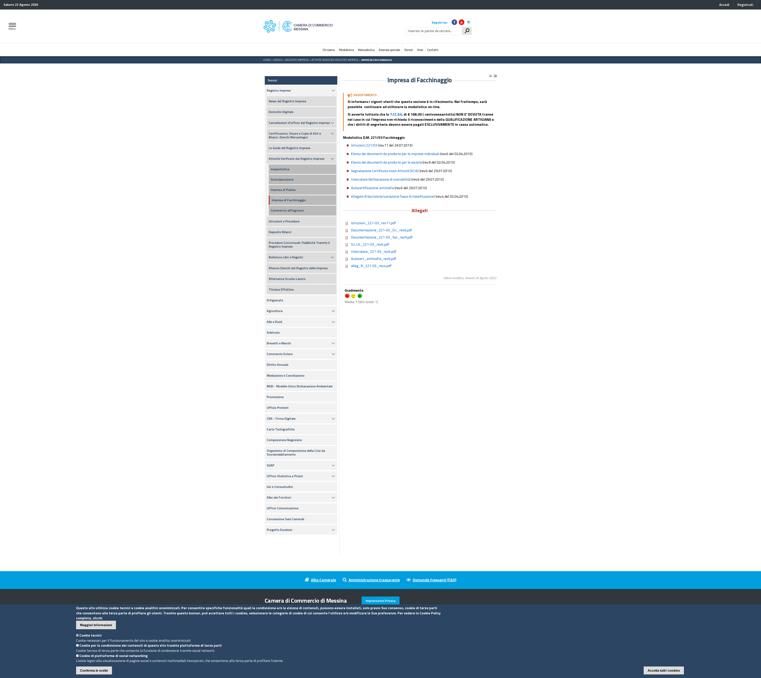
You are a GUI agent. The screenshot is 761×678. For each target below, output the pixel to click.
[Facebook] (454, 22)
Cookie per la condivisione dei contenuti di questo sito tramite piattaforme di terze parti (150, 645)
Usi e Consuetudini (280, 486)
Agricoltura (275, 310)
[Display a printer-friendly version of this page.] (490, 75)
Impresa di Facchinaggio (289, 200)
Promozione (275, 397)
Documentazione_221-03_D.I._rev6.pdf (381, 230)
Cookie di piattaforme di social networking (113, 655)
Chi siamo (329, 50)
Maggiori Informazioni (96, 624)
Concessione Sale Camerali (285, 519)
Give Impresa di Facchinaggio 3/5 (353, 295)
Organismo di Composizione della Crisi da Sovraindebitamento (296, 452)
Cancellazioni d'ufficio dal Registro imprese (299, 122)
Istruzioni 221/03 (364, 145)
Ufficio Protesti (278, 407)
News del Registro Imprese (287, 101)
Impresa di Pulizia (283, 189)
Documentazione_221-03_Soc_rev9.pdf (382, 237)
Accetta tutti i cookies (664, 670)
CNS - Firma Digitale (281, 418)
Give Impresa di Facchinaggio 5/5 (360, 295)
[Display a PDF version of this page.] (495, 75)
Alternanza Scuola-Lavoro (287, 278)
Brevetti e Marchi (279, 343)
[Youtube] (461, 22)
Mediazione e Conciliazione (285, 375)
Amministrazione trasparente (374, 580)
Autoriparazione (282, 179)
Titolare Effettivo (281, 289)
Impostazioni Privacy (381, 600)
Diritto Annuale (277, 364)
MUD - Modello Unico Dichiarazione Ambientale (300, 386)
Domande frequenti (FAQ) (434, 580)
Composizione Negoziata (284, 440)
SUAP (270, 465)
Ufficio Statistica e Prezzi (285, 476)
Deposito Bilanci (280, 232)
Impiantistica (280, 169)
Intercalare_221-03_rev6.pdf (373, 251)
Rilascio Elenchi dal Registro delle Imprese (298, 268)
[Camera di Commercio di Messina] (299, 26)
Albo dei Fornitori (279, 497)
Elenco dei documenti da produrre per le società (386, 162)
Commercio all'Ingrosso (287, 210)
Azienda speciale (389, 50)
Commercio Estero (280, 353)
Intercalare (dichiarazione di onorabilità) (381, 179)
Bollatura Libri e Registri (286, 257)
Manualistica (366, 50)
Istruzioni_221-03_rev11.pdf (373, 223)
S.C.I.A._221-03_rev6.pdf (370, 244)
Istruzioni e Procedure (284, 221)
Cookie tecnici (90, 635)
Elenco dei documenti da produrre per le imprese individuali (395, 153)
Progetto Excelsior (280, 529)
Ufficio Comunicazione (282, 508)
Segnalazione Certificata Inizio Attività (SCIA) (385, 170)
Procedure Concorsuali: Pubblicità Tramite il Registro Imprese (299, 244)
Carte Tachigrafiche (280, 429)
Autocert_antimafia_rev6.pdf (373, 258)
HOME (267, 60)
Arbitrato (273, 332)
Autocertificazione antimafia (372, 188)
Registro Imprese (297, 60)
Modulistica (346, 50)
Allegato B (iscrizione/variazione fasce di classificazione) (393, 196)
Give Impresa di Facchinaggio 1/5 (347, 295)
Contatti (432, 50)
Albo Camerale (323, 580)
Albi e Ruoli (274, 321)
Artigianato (275, 300)
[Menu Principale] (11, 26)
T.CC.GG (396, 114)
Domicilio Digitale (281, 111)
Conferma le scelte (94, 670)
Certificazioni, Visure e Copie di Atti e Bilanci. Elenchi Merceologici (295, 135)
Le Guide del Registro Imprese (289, 148)
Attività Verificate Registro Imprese (335, 60)
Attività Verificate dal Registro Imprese (296, 158)
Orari (420, 50)
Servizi (408, 50)
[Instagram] (468, 22)
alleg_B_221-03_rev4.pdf (371, 265)
